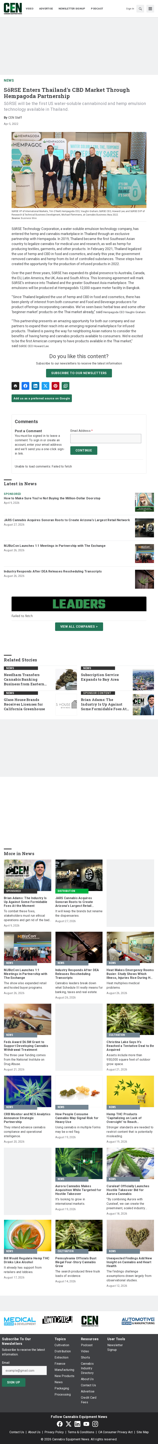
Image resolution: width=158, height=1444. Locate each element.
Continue (84, 450)
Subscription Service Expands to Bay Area (100, 677)
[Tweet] (45, 386)
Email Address (81, 430)
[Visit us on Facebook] (60, 1424)
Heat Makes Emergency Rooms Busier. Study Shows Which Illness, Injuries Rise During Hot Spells (130, 974)
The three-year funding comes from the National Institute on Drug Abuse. (25, 1059)
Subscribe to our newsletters (79, 373)
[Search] (140, 9)
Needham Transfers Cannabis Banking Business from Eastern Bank (24, 679)
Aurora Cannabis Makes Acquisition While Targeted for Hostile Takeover (78, 1190)
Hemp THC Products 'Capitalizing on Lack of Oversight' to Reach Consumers (124, 1118)
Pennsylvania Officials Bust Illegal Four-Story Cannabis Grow (76, 1262)
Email (5, 1362)
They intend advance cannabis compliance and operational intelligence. (24, 1131)
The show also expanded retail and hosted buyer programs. (25, 985)
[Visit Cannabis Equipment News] (90, 1321)
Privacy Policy (54, 1432)
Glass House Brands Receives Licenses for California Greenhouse (24, 704)
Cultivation (117, 1035)
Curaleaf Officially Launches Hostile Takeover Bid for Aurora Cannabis (128, 1190)
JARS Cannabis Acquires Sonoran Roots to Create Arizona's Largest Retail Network (67, 520)
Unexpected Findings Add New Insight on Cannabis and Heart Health (129, 1262)
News (9, 80)
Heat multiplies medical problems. (123, 985)
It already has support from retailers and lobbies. (23, 1270)
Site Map (143, 1432)
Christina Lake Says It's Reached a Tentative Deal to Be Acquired (130, 1046)
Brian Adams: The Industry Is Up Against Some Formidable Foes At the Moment (104, 704)
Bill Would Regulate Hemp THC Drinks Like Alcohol (26, 1260)
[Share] (25, 386)
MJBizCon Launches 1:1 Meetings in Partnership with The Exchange (55, 546)
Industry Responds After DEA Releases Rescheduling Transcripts (53, 571)
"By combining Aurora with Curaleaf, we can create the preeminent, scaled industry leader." (126, 1203)
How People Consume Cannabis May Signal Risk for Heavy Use (77, 1118)
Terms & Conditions (81, 1432)
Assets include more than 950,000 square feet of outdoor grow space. (128, 1059)
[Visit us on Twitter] (68, 1424)
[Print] (15, 386)
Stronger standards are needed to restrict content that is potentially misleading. (130, 1131)
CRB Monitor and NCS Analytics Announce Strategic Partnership (27, 1118)
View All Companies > (79, 626)
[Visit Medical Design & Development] (20, 1321)
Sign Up (13, 1382)
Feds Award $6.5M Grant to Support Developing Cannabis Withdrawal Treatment (26, 1046)
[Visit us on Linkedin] (77, 1424)
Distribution (66, 891)
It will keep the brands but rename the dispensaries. (79, 913)
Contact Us (16, 1432)
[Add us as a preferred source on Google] (65, 386)
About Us (34, 1432)
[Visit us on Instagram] (95, 1424)
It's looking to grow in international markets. (70, 1201)
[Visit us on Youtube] (86, 1424)
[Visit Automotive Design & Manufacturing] (138, 1321)
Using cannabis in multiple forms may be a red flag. (78, 1129)
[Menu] (150, 9)
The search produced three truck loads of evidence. (77, 1274)
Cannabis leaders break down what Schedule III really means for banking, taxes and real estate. (79, 987)
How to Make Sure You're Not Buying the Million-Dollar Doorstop (52, 498)
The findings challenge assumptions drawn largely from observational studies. (129, 1276)
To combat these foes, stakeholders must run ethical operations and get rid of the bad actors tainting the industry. (26, 915)
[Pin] (55, 386)
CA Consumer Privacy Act (115, 1432)
